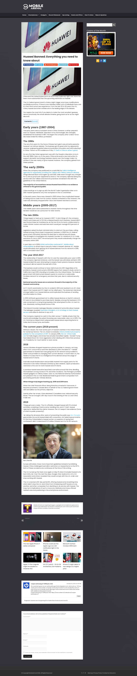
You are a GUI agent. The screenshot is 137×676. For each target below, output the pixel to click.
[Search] (113, 24)
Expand (34, 121)
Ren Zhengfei (75, 415)
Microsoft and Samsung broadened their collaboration (33, 521)
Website (25, 646)
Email (25, 640)
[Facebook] (101, 60)
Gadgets (44, 15)
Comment (26, 617)
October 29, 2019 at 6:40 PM (74, 583)
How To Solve (89, 15)
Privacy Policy (98, 673)
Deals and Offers (77, 15)
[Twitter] (104, 60)
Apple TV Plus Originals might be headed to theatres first (31, 566)
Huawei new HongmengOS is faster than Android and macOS (49, 600)
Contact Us (106, 673)
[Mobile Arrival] (34, 6)
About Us (113, 673)
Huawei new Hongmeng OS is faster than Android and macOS (69, 521)
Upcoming (65, 15)
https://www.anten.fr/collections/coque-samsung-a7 (53, 593)
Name (25, 634)
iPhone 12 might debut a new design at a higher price (71, 566)
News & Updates (101, 15)
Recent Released (54, 15)
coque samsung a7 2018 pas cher (42, 584)
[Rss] (97, 60)
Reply (78, 596)
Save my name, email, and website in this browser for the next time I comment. (49, 652)
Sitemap (90, 673)
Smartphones (33, 15)
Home (24, 15)
